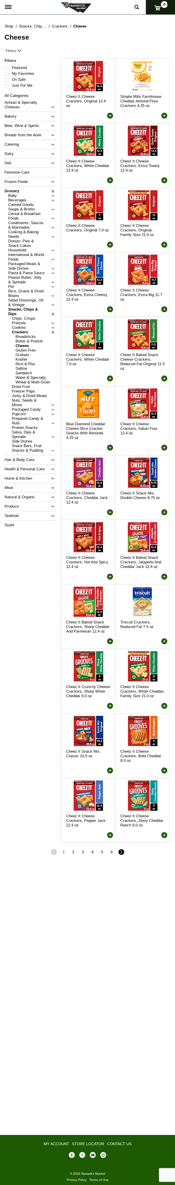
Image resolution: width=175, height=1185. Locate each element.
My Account (56, 1144)
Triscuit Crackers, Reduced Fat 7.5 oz (137, 624)
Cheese (79, 26)
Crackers (59, 26)
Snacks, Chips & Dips (37, 26)
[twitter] (82, 1156)
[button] (52, 107)
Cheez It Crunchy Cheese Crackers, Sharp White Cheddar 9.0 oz (88, 691)
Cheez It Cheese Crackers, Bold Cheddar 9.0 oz (140, 756)
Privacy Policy (77, 1180)
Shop (9, 26)
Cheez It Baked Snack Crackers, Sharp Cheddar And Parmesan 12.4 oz (88, 626)
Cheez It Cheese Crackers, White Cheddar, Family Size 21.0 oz (142, 691)
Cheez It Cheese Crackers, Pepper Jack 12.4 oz (86, 820)
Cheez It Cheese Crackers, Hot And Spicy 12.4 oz (87, 562)
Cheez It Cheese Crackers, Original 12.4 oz (86, 101)
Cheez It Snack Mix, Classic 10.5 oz (83, 753)
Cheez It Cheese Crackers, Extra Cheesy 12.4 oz (86, 294)
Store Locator (88, 1144)
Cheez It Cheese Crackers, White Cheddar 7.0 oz (87, 359)
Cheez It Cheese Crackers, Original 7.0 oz (87, 227)
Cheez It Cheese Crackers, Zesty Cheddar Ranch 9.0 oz (141, 820)
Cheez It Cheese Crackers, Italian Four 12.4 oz (138, 428)
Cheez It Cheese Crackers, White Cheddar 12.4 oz (87, 165)
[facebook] (72, 1156)
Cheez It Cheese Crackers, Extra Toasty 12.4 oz (140, 165)
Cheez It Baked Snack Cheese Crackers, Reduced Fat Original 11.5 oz (142, 362)
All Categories (16, 96)
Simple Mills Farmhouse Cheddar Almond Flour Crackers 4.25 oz (140, 101)
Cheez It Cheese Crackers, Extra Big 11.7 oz (141, 294)
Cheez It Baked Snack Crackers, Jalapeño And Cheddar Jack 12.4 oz (140, 562)
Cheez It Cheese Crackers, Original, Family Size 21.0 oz (137, 230)
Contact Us (119, 1144)
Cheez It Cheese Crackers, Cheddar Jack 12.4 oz (87, 497)
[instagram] (103, 1156)
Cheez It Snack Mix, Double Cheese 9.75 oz (140, 495)
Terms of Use (98, 1180)
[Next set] (121, 852)
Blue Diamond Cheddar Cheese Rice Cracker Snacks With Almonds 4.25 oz (85, 431)
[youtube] (93, 1156)
